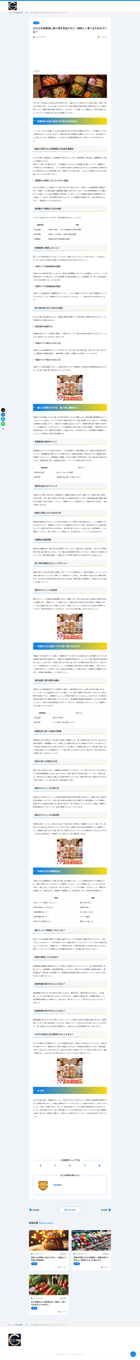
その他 (36, 23)
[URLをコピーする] (99, 1165)
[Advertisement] (70, 54)
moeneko (57, 1184)
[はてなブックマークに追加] (70, 1165)
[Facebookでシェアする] (55, 1165)
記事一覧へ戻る (70, 1210)
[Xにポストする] (40, 1165)
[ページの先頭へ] (133, 1354)
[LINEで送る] (84, 1165)
